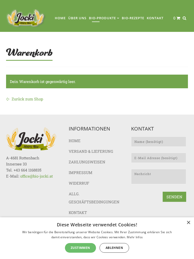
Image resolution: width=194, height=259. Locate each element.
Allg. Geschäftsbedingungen (94, 197)
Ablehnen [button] (114, 248)
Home (60, 18)
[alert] (97, 238)
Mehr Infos (135, 237)
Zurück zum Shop (27, 98)
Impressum (80, 172)
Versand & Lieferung (91, 151)
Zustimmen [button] (80, 248)
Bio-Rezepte (133, 18)
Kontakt (155, 18)
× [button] (188, 223)
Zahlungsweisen (87, 161)
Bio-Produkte (102, 18)
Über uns (77, 18)
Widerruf (79, 183)
